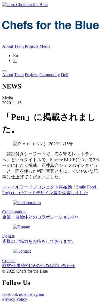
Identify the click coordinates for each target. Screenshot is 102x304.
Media (44, 46)
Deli (64, 74)
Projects (31, 46)
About (7, 46)
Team (19, 46)
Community (49, 74)
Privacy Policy (14, 299)
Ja (15, 60)
